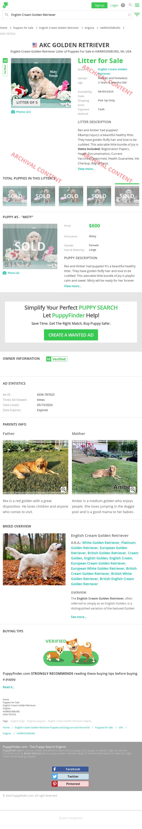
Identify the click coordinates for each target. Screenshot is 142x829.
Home (3, 27)
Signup (99, 5)
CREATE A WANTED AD (71, 335)
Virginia (89, 27)
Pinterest (73, 784)
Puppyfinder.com (12, 750)
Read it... (9, 687)
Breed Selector (32, 753)
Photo (13, 273)
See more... (79, 617)
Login (114, 5)
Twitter (73, 776)
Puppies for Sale (23, 27)
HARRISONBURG (110, 27)
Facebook (73, 769)
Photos (23, 112)
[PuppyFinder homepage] (5, 5)
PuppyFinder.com (15, 747)
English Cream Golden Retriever (59, 27)
